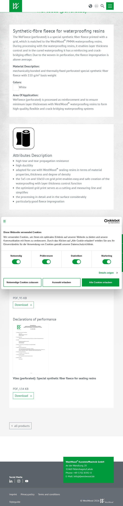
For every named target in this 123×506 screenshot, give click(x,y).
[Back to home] (15, 6)
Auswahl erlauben (61, 282)
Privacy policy (27, 494)
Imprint (13, 494)
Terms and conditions (49, 494)
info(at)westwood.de (84, 476)
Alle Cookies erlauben (100, 282)
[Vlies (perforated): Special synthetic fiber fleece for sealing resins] (31, 349)
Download (22, 305)
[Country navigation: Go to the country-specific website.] (90, 6)
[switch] (46, 261)
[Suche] (102, 6)
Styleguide (14, 501)
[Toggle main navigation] (110, 6)
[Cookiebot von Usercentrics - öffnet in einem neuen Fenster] (106, 221)
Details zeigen (106, 272)
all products (22, 426)
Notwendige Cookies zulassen (22, 282)
